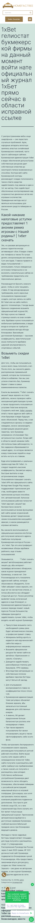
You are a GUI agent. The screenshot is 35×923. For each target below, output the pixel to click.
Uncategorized (17, 882)
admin (22, 880)
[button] (30, 19)
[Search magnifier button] (30, 12)
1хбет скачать (26, 410)
